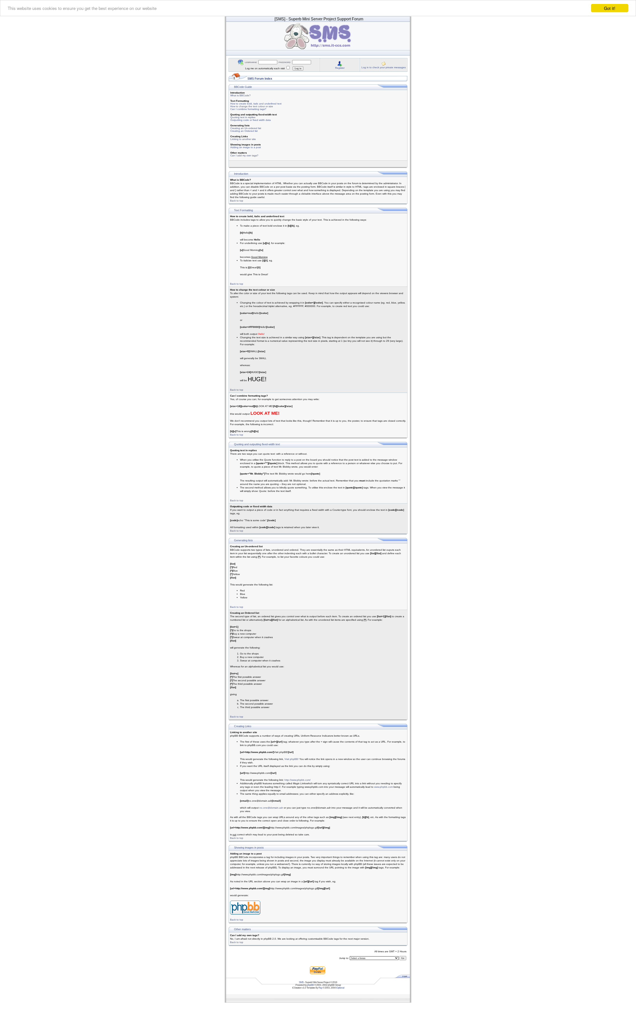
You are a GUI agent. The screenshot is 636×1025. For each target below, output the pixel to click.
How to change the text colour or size (251, 106)
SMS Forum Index (259, 78)
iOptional (340, 987)
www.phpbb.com (383, 787)
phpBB (310, 985)
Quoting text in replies (242, 117)
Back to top (236, 200)
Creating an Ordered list (244, 131)
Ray (320, 987)
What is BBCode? (240, 95)
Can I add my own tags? (244, 155)
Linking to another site (243, 139)
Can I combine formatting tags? (248, 109)
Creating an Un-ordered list (245, 128)
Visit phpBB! (291, 759)
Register (340, 68)
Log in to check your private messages (383, 67)
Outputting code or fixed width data (250, 120)
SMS (301, 982)
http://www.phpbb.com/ (297, 780)
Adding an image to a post (245, 147)
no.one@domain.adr (271, 807)
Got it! (609, 8)
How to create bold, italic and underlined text (255, 103)
